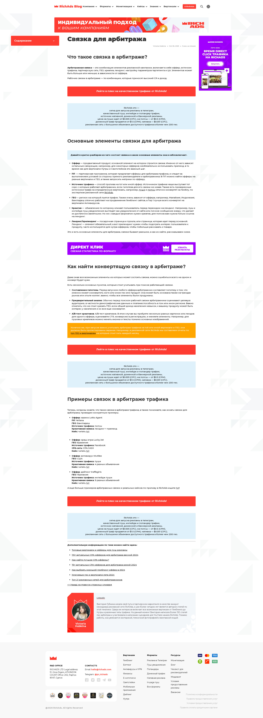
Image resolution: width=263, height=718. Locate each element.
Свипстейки (129, 682)
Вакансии (175, 692)
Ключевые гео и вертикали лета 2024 (93, 575)
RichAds (108, 192)
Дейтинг (127, 694)
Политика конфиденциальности (202, 694)
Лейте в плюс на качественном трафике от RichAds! (131, 91)
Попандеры (153, 669)
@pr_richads (101, 674)
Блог (173, 665)
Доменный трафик (156, 673)
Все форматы (153, 687)
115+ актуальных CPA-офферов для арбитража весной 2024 (105, 555)
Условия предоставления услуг (202, 703)
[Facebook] (87, 680)
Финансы (127, 673)
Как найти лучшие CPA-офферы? (90, 560)
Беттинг (127, 665)
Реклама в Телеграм (157, 660)
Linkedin (101, 598)
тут (87, 431)
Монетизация (177, 660)
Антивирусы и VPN (132, 669)
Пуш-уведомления (156, 665)
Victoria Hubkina (159, 46)
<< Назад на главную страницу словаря (89, 584)
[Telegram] (104, 680)
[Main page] (68, 6)
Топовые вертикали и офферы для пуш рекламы (99, 550)
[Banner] (131, 24)
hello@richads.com (101, 669)
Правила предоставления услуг (202, 699)
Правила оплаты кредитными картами (199, 707)
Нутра (126, 699)
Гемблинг (127, 660)
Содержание (23, 40)
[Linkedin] (98, 680)
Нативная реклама (156, 678)
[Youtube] (109, 680)
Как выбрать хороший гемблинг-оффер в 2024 (98, 570)
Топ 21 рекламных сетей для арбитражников (97, 579)
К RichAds (189, 6)
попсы (151, 189)
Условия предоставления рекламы (179, 684)
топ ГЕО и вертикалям (83, 333)
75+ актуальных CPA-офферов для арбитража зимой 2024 (104, 565)
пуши (142, 189)
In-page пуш (153, 682)
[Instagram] (93, 680)
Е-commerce (129, 678)
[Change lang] (208, 6)
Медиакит (176, 677)
